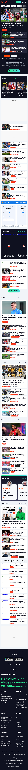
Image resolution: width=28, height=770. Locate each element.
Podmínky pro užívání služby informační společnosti (13, 760)
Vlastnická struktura (18, 763)
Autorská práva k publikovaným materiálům (14, 758)
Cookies (21, 761)
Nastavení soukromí (9, 763)
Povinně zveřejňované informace (14, 766)
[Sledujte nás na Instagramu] (11, 664)
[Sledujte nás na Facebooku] (8, 664)
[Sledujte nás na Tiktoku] (17, 664)
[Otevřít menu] (25, 2)
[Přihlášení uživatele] (23, 2)
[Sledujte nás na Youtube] (20, 664)
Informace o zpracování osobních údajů (12, 761)
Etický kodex (23, 765)
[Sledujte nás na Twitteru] (14, 664)
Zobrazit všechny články (14, 70)
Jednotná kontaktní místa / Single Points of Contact (11, 765)
